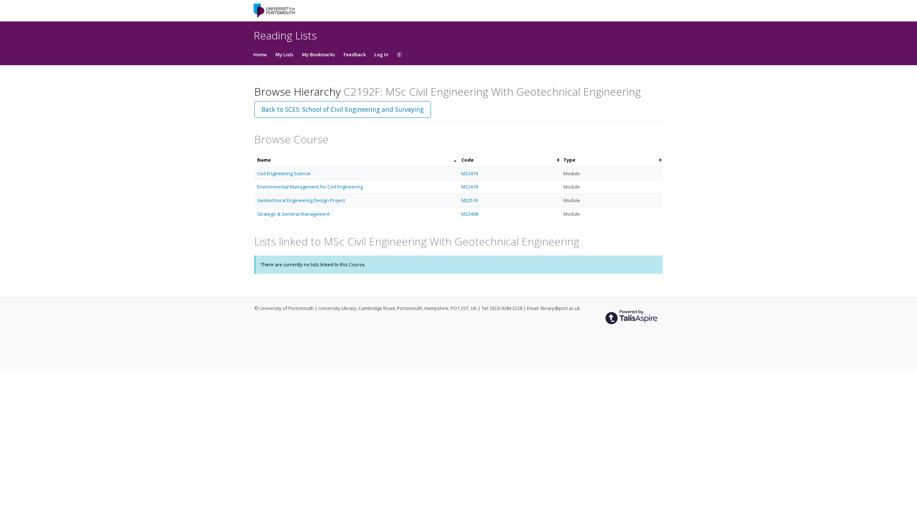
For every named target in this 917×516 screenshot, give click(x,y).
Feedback (355, 54)
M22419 (469, 173)
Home (260, 54)
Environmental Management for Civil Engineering (310, 186)
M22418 (469, 186)
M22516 (469, 200)
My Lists (284, 54)
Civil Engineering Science (284, 173)
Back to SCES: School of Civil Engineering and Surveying (342, 109)
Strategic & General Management (293, 214)
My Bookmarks (318, 54)
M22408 (469, 214)
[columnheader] (356, 160)
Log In (381, 54)
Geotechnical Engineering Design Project (301, 200)
